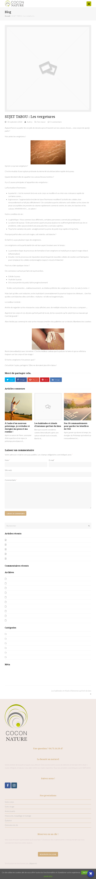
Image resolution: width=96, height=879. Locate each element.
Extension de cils (11, 825)
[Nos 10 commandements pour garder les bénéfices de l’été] (77, 406)
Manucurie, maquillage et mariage (18, 816)
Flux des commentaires (14, 676)
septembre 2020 (14, 602)
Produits (11, 648)
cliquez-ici (33, 863)
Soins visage (9, 806)
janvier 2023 (12, 588)
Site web (8, 470)
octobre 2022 (13, 592)
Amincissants (10, 811)
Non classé (41, 122)
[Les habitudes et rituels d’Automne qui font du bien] (48, 406)
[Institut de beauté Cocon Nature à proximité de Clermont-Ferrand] (14, 3)
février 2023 (13, 583)
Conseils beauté (14, 639)
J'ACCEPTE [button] (86, 872)
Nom (7, 460)
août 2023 (12, 579)
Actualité (11, 634)
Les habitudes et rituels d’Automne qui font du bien (28, 558)
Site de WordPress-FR (14, 679)
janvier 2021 (12, 597)
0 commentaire (56, 122)
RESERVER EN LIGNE (48, 854)
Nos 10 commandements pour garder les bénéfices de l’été (76, 426)
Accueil (7, 16)
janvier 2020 (12, 620)
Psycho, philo (13, 652)
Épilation (8, 820)
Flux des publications (13, 673)
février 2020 (13, 616)
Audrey (29, 122)
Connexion (9, 670)
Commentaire (11, 480)
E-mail (52, 460)
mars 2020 (12, 611)
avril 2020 (11, 606)
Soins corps (9, 802)
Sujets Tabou (13, 657)
